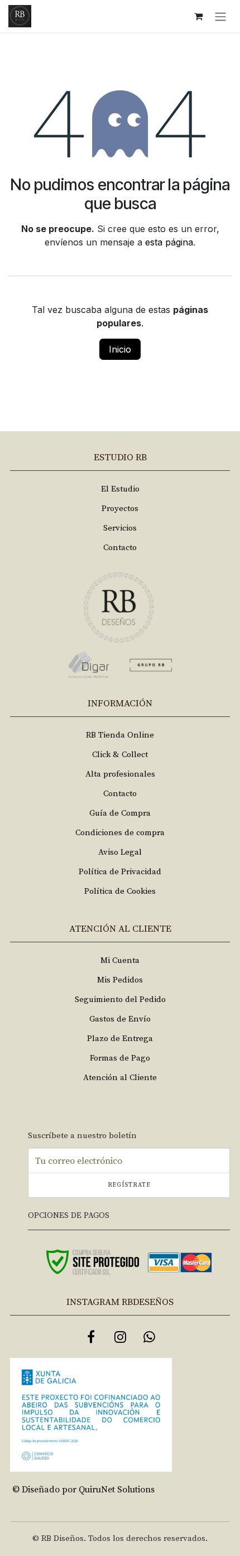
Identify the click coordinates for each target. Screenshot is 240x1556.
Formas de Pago (120, 1058)
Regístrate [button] (129, 1185)
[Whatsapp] (149, 1337)
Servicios (120, 528)
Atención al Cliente (120, 1077)
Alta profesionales (120, 774)
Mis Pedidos (120, 980)
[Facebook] (91, 1337)
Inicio (120, 349)
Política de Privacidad (120, 871)
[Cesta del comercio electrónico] (198, 16)
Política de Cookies (120, 891)
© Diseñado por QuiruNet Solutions (83, 1489)
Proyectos (120, 508)
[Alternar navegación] (220, 16)
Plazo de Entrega (120, 1038)
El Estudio (120, 489)
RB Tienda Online (120, 735)
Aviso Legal (120, 852)
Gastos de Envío (120, 1019)
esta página (169, 242)
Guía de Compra (120, 813)
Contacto (120, 547)
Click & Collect (120, 754)
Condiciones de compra (120, 832)
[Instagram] (120, 1337)
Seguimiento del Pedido (120, 999)
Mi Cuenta (120, 960)
